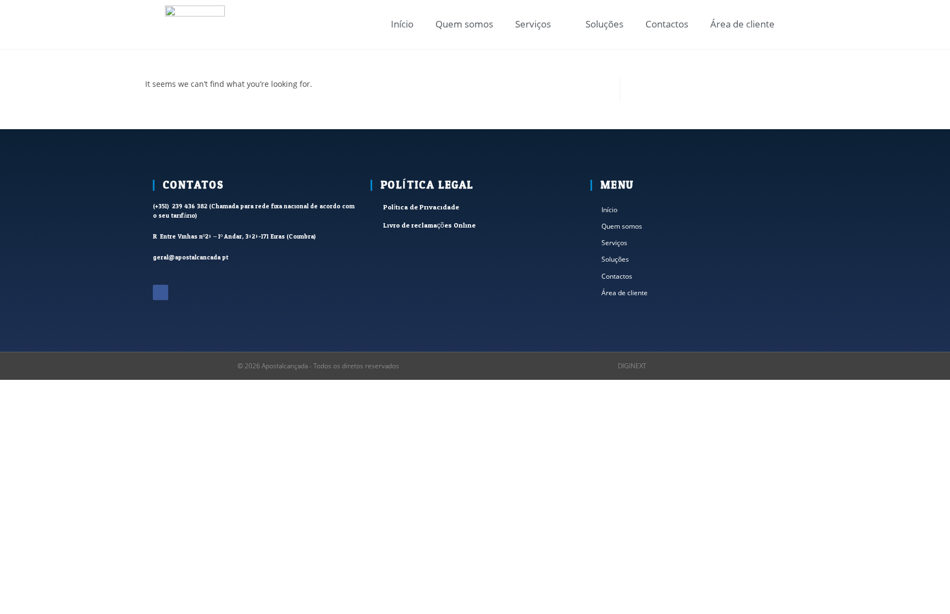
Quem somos (464, 24)
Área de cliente (742, 24)
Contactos (666, 24)
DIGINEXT (632, 365)
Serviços (533, 24)
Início (402, 24)
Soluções (604, 24)
